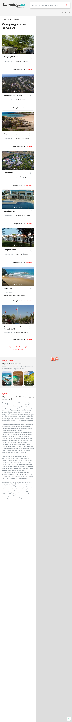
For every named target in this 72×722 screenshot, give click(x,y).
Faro (23, 61)
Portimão (18, 215)
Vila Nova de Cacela (10, 295)
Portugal (9, 19)
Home (4, 19)
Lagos (17, 177)
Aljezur (18, 254)
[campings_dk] (14, 5)
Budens (18, 138)
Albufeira (18, 61)
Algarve (28, 61)
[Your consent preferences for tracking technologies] (69, 719)
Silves (17, 332)
